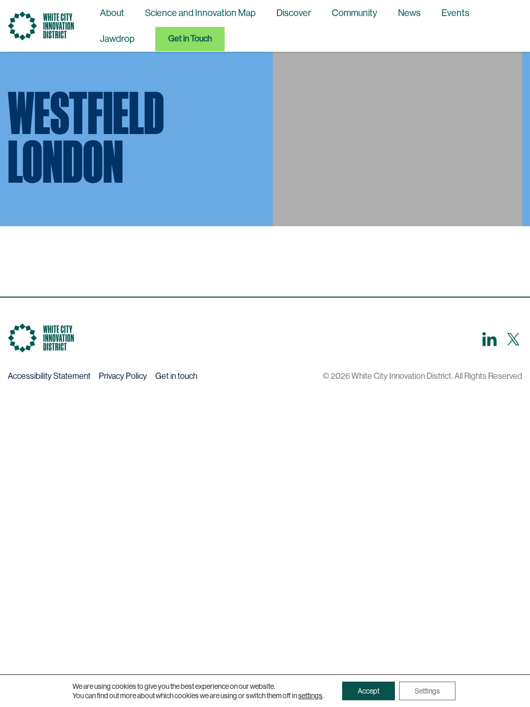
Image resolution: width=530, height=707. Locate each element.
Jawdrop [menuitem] (117, 39)
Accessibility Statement (49, 376)
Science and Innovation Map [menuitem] (200, 13)
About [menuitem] (112, 13)
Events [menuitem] (455, 13)
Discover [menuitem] (293, 13)
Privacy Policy (123, 376)
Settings (427, 691)
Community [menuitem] (354, 13)
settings (310, 695)
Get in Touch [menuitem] (190, 38)
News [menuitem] (409, 13)
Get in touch (176, 376)
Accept (368, 691)
